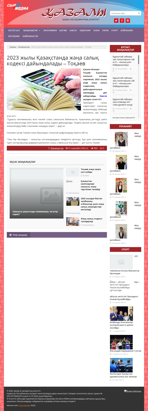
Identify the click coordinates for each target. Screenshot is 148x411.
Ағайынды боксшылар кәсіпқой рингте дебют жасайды (121, 325)
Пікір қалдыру (19, 234)
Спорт (114, 30)
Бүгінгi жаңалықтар (125, 48)
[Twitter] (116, 20)
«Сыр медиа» (24, 405)
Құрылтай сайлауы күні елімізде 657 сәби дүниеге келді (122, 102)
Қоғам (63, 30)
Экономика (50, 30)
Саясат (73, 30)
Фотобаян (14, 36)
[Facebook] (122, 20)
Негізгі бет (14, 30)
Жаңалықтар (30, 30)
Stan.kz (101, 96)
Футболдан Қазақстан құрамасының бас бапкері (123, 375)
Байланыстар (30, 36)
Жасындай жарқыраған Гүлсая (125, 350)
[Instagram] (128, 20)
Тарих (105, 30)
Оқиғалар (85, 30)
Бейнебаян (127, 30)
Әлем (96, 30)
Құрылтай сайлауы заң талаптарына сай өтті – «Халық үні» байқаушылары (123, 60)
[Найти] (139, 13)
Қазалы (74, 13)
